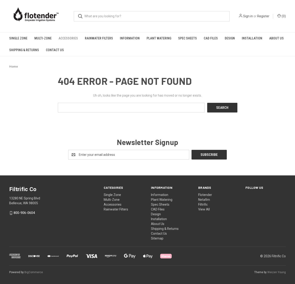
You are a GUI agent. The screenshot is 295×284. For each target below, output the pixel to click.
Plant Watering (159, 38)
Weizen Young (276, 272)
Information (130, 38)
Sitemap (157, 238)
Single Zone (18, 38)
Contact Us (55, 50)
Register (263, 16)
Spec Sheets (187, 38)
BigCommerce (33, 272)
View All (204, 209)
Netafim (204, 199)
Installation (252, 38)
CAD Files (211, 38)
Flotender (205, 195)
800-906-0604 (24, 213)
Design (230, 38)
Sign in (248, 16)
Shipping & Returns (24, 50)
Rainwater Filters (99, 38)
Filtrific (203, 204)
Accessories (68, 38)
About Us (276, 38)
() (283, 16)
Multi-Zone (43, 38)
